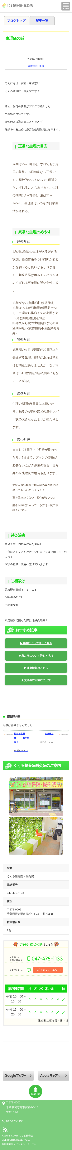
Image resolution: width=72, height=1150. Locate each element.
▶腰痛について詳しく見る (36, 643)
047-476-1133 (14, 1121)
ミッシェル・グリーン (24, 1144)
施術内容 (33, 66)
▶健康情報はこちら (36, 667)
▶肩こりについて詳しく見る (36, 655)
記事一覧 (42, 20)
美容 (41, 66)
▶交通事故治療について (36, 680)
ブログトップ (16, 20)
